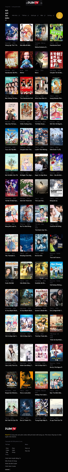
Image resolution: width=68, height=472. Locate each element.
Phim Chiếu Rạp (7, 450)
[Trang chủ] (33, 3)
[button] (16, 15)
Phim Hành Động (13, 450)
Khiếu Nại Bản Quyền (11, 463)
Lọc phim (59, 16)
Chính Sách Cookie (10, 466)
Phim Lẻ (27, 448)
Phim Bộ (27, 451)
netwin (7, 469)
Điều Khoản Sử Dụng (11, 461)
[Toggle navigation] (27, 3)
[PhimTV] (11, 429)
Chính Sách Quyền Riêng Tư (13, 458)
